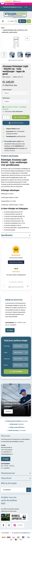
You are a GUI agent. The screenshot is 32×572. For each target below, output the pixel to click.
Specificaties (6, 235)
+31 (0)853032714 (18, 146)
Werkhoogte (6, 98)
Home (2, 27)
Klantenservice (8, 473)
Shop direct (6, 478)
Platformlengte (6, 89)
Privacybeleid (5, 532)
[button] (9, 60)
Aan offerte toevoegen (17, 123)
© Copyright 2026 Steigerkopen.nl (21, 532)
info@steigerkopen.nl (10, 148)
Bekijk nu (8, 411)
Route (11, 330)
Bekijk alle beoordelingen (16, 262)
